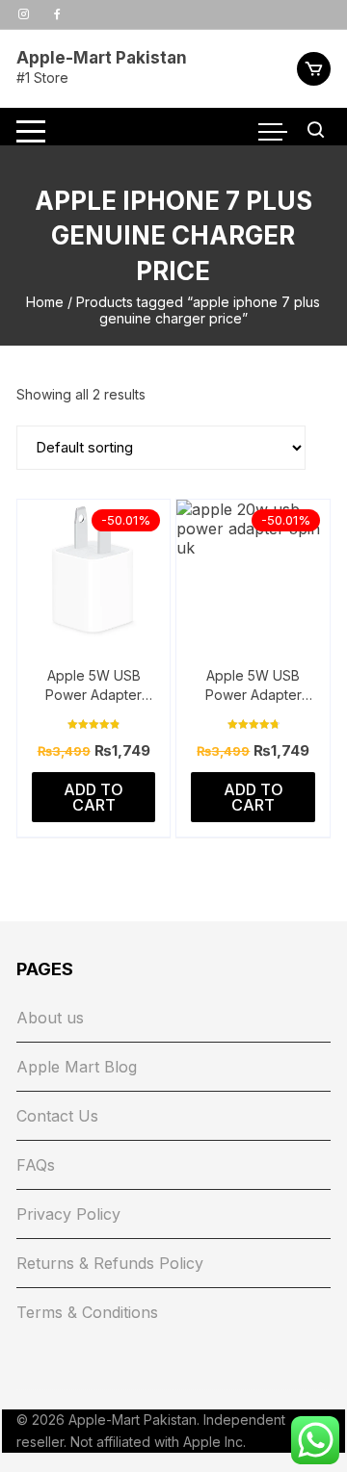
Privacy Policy (68, 1214)
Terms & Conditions (87, 1312)
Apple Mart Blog (76, 1066)
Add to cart (93, 797)
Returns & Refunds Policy (109, 1263)
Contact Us (57, 1115)
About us (50, 1017)
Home (45, 302)
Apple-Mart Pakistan (101, 57)
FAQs (35, 1165)
